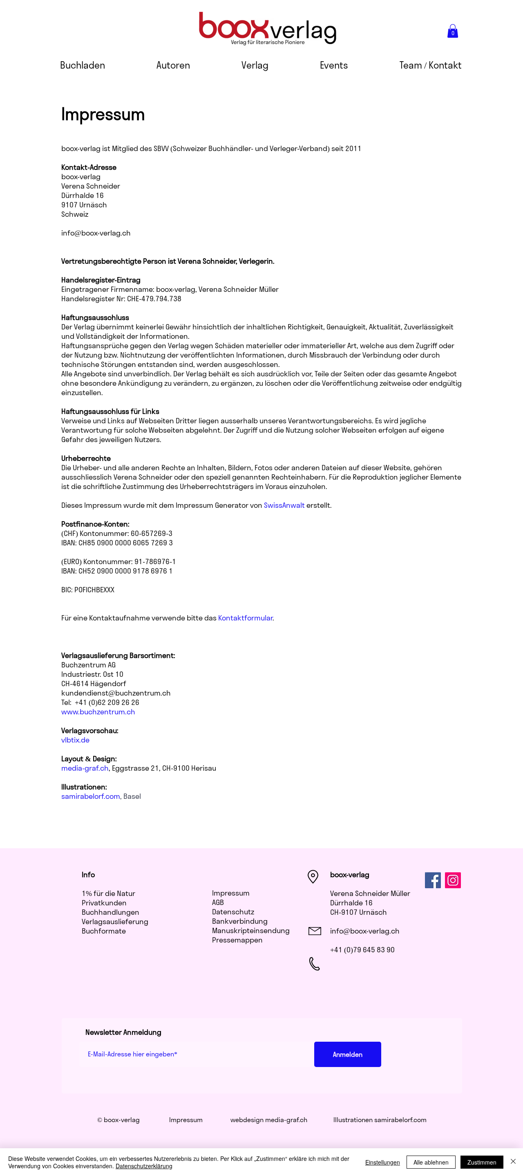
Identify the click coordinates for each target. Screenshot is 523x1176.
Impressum (231, 893)
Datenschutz (233, 911)
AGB (218, 902)
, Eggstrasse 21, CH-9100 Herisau (138, 768)
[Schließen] (513, 1162)
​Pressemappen (237, 940)
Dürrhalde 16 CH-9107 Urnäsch (358, 907)
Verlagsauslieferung (115, 921)
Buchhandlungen (110, 912)
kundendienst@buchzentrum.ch (116, 693)
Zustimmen (481, 1162)
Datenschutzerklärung (144, 1166)
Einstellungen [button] (382, 1162)
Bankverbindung (240, 921)
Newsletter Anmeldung (123, 1032)
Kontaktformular (245, 617)
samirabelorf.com (400, 1120)
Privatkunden (104, 902)
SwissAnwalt (284, 505)
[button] (452, 31)
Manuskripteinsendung (251, 930)
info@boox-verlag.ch (365, 931)
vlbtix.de (75, 740)
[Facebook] (433, 880)
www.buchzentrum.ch (98, 711)
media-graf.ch (286, 1120)
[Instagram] (453, 880)
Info (88, 874)
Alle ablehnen (431, 1162)
